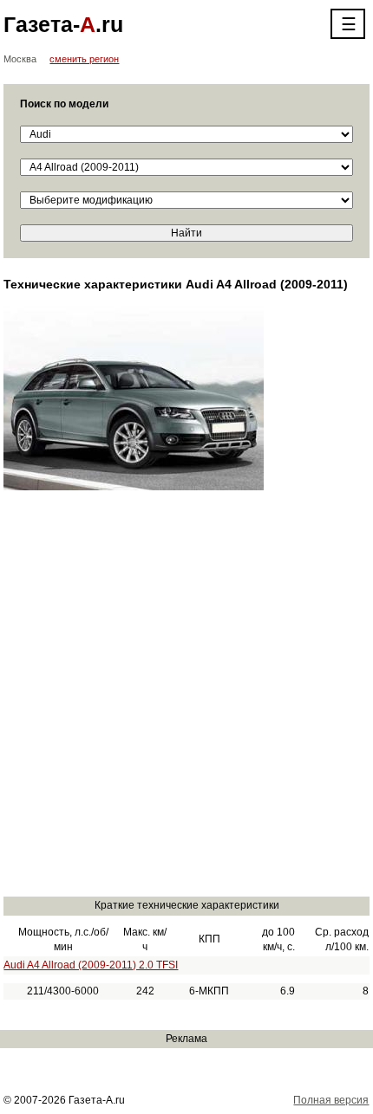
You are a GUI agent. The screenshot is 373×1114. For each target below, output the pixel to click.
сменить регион (84, 59)
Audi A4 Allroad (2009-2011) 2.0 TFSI (90, 965)
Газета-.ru (63, 24)
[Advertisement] (186, 701)
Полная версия (331, 1100)
